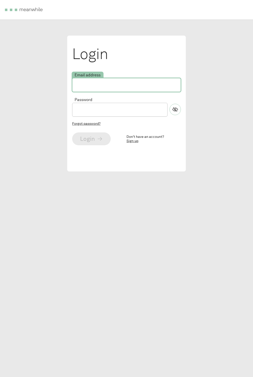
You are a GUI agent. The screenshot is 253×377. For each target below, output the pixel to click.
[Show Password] (175, 109)
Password (83, 99)
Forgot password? (86, 124)
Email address (88, 75)
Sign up (132, 141)
